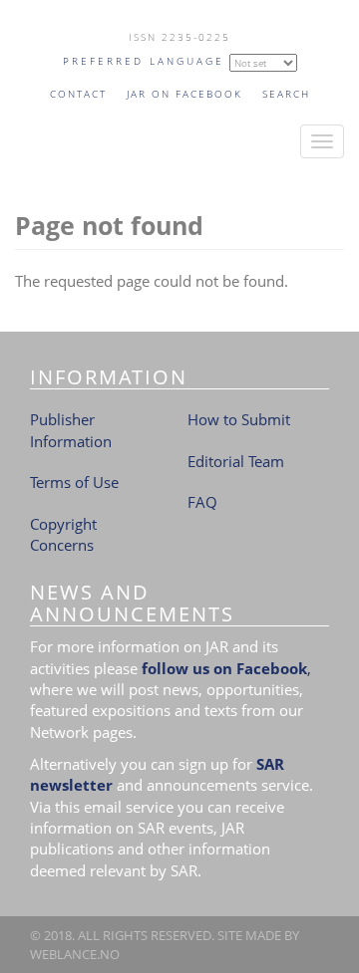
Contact (78, 94)
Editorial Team (235, 461)
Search (286, 94)
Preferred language (143, 61)
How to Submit (238, 419)
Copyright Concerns (63, 534)
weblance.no (75, 954)
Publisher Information (71, 429)
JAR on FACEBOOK (184, 94)
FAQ (202, 502)
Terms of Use (74, 482)
